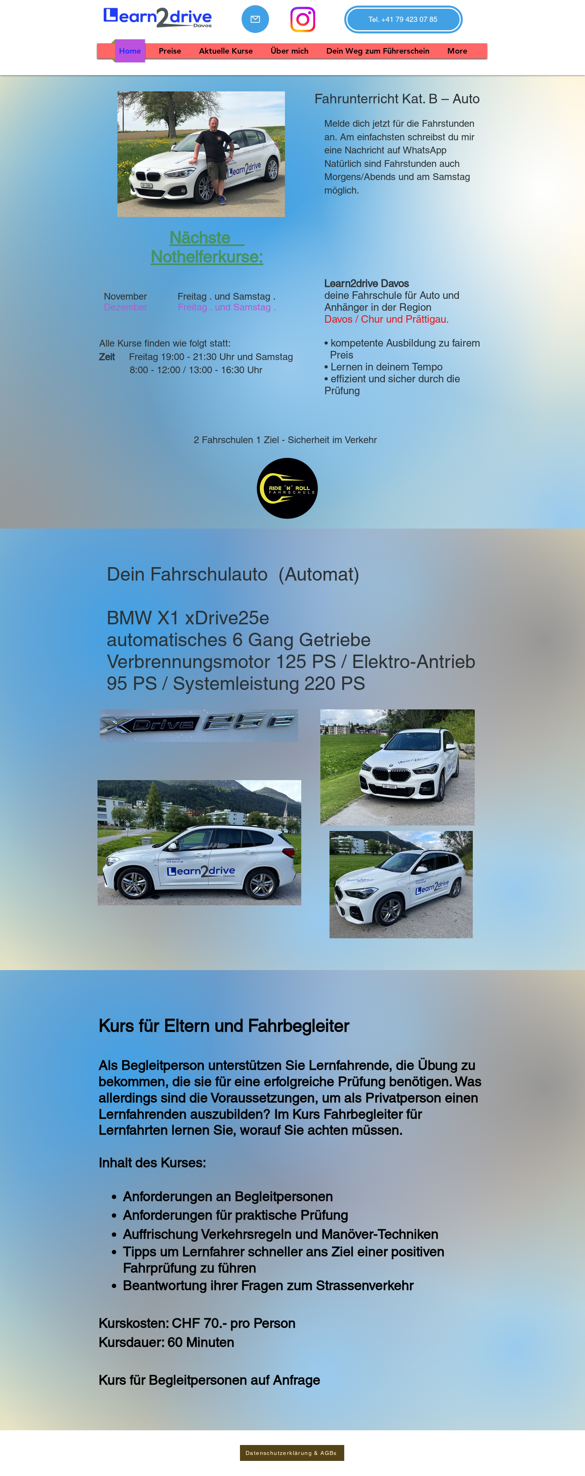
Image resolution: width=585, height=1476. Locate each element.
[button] (403, 19)
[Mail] (255, 19)
